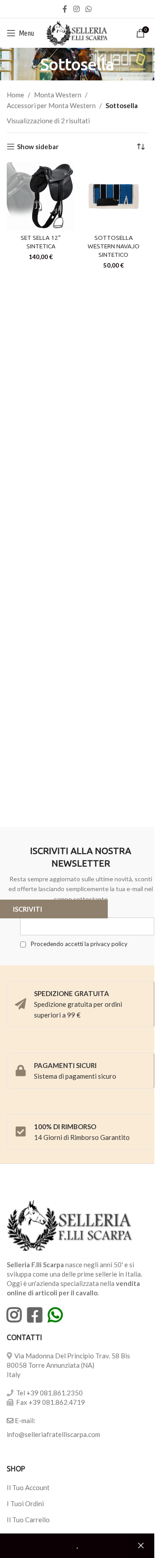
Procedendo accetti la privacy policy (78, 943)
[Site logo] (77, 32)
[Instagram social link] (76, 9)
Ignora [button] (140, 1546)
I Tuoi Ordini (25, 1503)
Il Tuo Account (28, 1487)
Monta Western (57, 95)
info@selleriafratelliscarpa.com (53, 1434)
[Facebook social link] (64, 9)
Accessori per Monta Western (51, 105)
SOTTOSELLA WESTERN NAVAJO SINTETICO (114, 246)
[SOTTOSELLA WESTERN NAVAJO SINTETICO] (114, 196)
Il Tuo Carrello (28, 1520)
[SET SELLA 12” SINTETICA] (41, 196)
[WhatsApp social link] (89, 9)
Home (15, 95)
